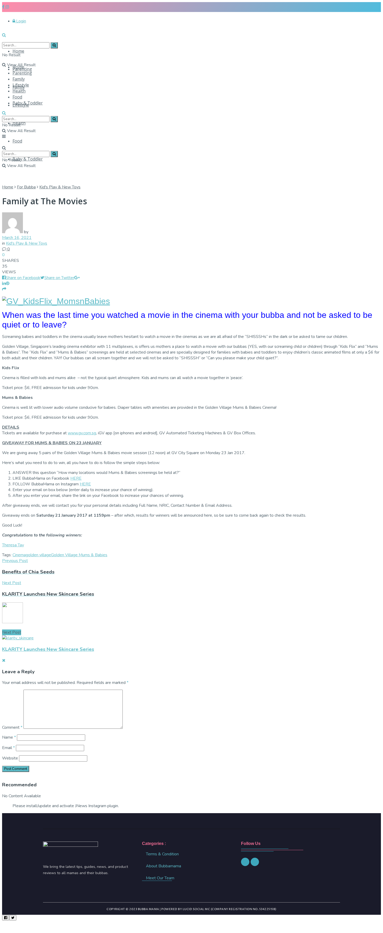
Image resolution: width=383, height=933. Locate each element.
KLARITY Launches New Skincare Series (48, 649)
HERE (76, 478)
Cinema (19, 555)
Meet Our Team (160, 878)
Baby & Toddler (28, 159)
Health (19, 91)
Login (20, 21)
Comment (12, 727)
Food (17, 141)
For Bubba (26, 187)
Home (18, 51)
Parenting (22, 73)
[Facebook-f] (255, 862)
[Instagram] (245, 862)
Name (9, 737)
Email (8, 748)
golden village (38, 555)
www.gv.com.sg (82, 433)
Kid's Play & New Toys (60, 187)
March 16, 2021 (17, 237)
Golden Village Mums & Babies (79, 555)
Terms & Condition (162, 854)
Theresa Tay (13, 545)
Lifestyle (21, 85)
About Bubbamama (163, 866)
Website (10, 758)
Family (19, 79)
